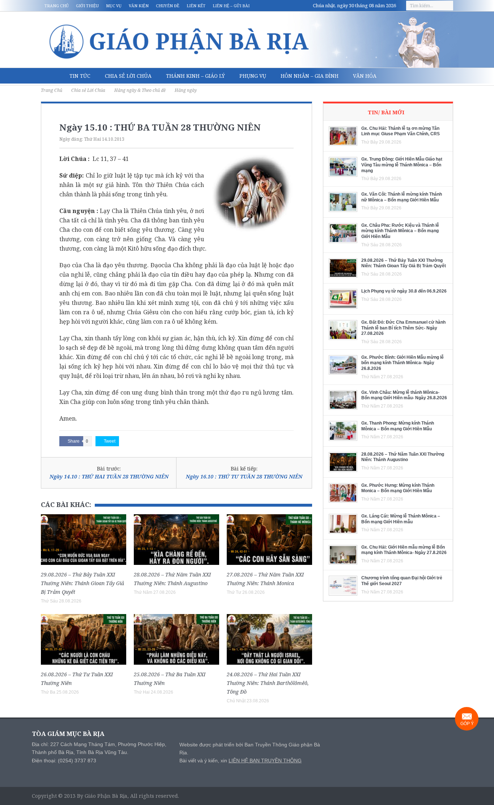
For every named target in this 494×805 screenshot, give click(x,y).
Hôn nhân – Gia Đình (309, 75)
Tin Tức (79, 75)
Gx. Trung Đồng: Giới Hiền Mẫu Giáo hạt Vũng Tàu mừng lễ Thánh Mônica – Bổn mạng (401, 165)
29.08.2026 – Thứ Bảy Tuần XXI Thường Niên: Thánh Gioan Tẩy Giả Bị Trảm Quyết (82, 583)
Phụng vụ (252, 75)
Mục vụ (114, 5)
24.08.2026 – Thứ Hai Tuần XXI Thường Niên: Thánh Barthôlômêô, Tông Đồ (268, 683)
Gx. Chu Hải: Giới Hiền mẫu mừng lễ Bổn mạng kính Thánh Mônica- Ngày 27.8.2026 (404, 550)
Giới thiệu (87, 5)
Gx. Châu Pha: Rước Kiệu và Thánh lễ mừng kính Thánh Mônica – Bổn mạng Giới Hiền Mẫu (400, 231)
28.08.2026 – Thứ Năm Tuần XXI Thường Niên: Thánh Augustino (402, 457)
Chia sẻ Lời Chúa (128, 75)
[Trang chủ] (51, 76)
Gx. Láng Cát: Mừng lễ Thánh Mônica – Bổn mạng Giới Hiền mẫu (400, 519)
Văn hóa (364, 75)
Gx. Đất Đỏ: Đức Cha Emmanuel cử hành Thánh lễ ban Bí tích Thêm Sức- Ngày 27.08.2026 (403, 328)
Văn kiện (139, 5)
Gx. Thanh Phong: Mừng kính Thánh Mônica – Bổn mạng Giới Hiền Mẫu (397, 426)
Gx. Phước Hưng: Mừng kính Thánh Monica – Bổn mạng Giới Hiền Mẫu (397, 488)
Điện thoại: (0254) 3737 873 (64, 760)
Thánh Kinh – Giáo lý (195, 75)
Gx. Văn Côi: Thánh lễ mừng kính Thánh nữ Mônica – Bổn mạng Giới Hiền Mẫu (401, 197)
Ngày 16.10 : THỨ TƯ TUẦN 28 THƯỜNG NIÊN (244, 476)
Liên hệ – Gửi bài (231, 5)
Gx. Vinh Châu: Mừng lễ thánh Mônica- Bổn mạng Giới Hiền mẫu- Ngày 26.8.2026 (404, 395)
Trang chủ (56, 5)
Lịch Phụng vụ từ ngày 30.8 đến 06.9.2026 (404, 291)
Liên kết (196, 5)
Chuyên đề (167, 5)
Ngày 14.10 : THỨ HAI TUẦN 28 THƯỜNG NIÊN (109, 476)
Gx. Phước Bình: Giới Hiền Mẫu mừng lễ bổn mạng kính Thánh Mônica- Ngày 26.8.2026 (402, 363)
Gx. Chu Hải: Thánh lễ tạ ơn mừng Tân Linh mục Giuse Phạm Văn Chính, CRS (400, 131)
